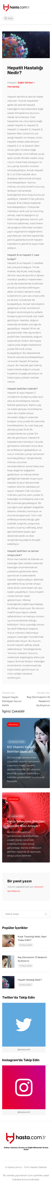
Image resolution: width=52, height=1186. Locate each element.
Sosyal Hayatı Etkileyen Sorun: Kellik (12, 699)
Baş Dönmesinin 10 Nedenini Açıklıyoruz (38, 699)
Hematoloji (13, 86)
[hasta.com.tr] (16, 7)
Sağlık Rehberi (25, 82)
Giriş (9, 18)
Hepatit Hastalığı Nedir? (30, 979)
